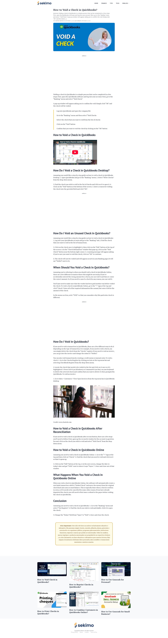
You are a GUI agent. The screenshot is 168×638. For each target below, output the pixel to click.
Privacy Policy (74, 632)
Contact (87, 632)
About (81, 632)
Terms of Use (94, 632)
